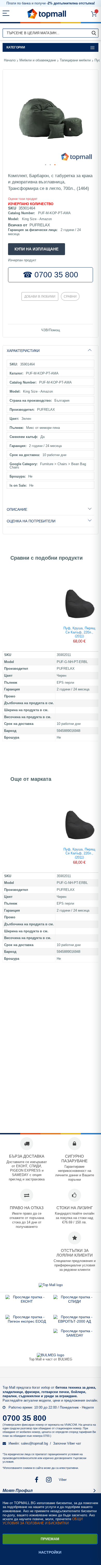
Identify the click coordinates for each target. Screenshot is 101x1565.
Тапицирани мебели (75, 60)
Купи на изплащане (37, 249)
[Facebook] (36, 1479)
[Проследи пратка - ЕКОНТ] (26, 1301)
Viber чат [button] (74, 1443)
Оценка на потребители (31, 521)
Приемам (50, 1539)
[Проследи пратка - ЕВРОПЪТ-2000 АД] (74, 1321)
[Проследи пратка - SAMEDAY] (74, 1335)
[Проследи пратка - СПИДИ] (74, 1301)
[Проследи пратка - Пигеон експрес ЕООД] (26, 1321)
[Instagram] (49, 1479)
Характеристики (23, 351)
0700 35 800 (24, 1418)
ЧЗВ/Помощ (50, 330)
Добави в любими (39, 296)
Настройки (50, 1552)
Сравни (70, 296)
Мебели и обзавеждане (37, 60)
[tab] (50, 350)
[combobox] (50, 33)
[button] (46, 165)
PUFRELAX (40, 225)
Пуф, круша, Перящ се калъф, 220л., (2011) (79, 632)
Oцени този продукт (23, 199)
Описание (17, 509)
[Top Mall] (46, 14)
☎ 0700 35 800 (50, 274)
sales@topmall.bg (34, 1443)
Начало (10, 60)
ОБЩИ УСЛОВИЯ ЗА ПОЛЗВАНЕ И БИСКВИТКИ (43, 1521)
